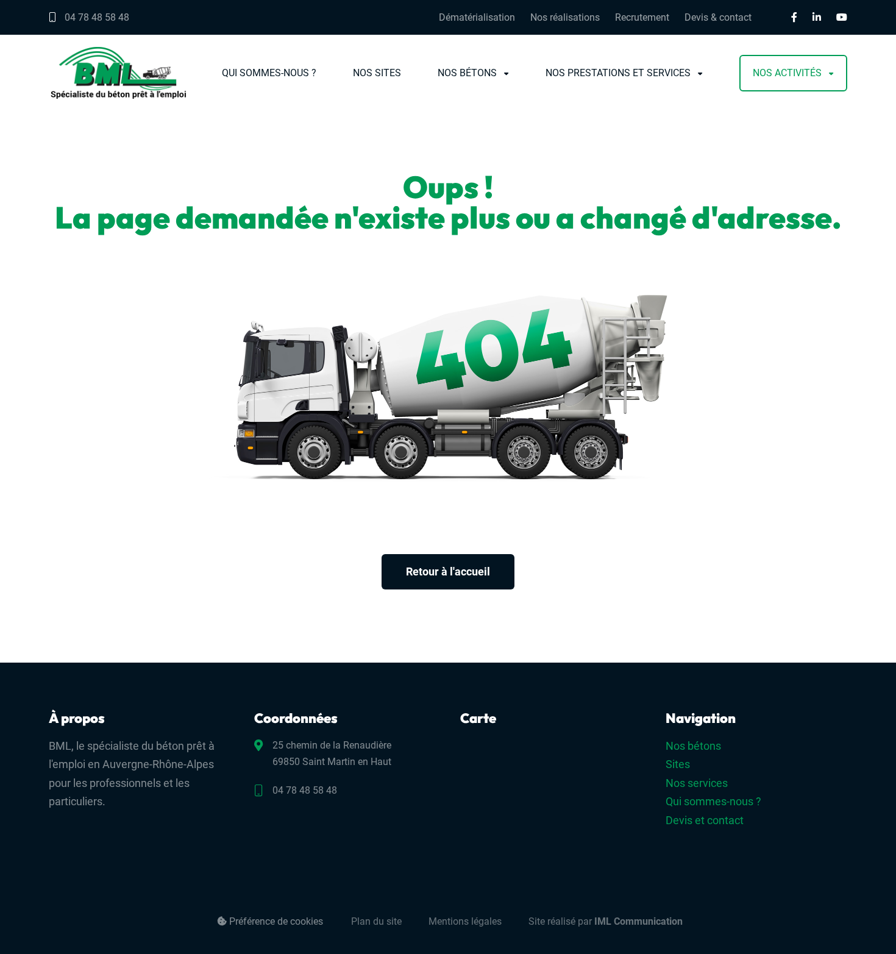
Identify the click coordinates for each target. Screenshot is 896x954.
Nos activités (787, 73)
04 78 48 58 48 (95, 17)
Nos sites (377, 73)
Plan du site (376, 921)
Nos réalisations (565, 18)
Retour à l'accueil (448, 571)
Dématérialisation (477, 18)
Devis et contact (705, 820)
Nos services (697, 783)
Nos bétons (467, 73)
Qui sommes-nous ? (269, 73)
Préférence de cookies (275, 921)
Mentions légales (465, 921)
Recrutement (642, 18)
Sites (678, 764)
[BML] (118, 73)
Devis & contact (718, 18)
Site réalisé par (605, 921)
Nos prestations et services (618, 73)
